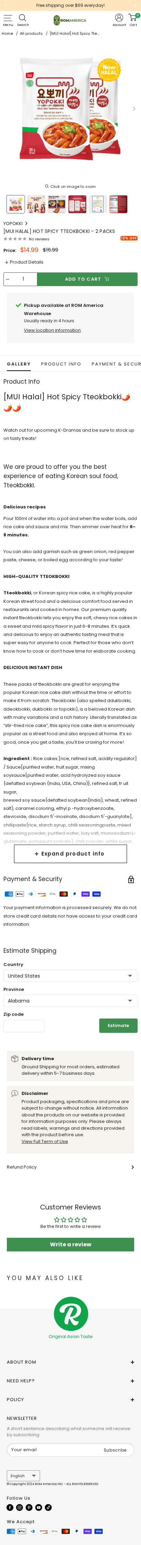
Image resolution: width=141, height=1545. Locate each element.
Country (13, 964)
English (18, 1476)
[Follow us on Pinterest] (29, 1507)
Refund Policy (22, 1167)
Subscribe (115, 1450)
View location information (52, 330)
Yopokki (13, 223)
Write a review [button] (70, 1244)
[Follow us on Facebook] (10, 1507)
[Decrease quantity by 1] (7, 279)
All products (31, 33)
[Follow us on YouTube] (38, 1507)
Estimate (118, 1025)
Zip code (13, 1014)
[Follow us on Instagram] (19, 1507)
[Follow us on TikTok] (48, 1507)
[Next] (135, 5)
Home (7, 33)
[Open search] (23, 17)
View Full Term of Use (45, 1141)
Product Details (26, 262)
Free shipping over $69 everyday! (70, 5)
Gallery (19, 364)
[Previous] (5, 5)
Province (13, 989)
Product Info (61, 364)
